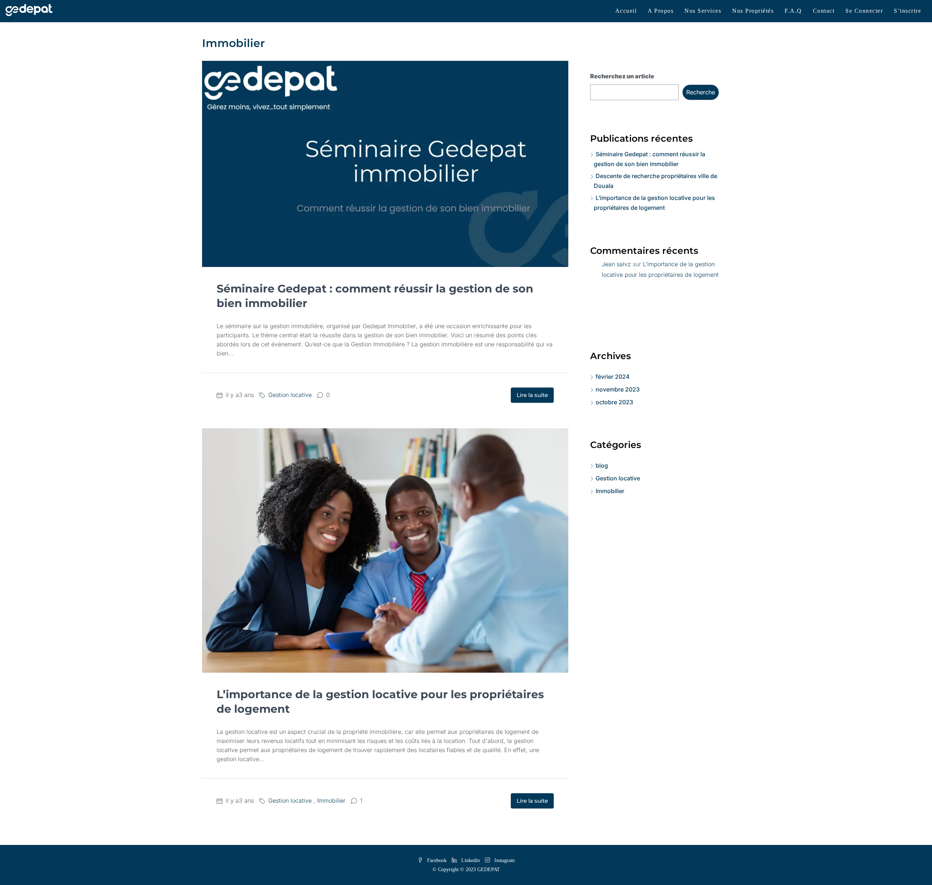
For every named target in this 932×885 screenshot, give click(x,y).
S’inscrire (907, 11)
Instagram (504, 860)
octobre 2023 (614, 402)
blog (602, 465)
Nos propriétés (753, 11)
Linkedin (470, 860)
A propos (661, 11)
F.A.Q (793, 11)
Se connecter (864, 11)
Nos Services (702, 11)
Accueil (626, 11)
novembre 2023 (618, 389)
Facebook (437, 860)
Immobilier (331, 800)
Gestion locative (290, 394)
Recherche (700, 92)
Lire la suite (532, 395)
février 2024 (613, 376)
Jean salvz (616, 264)
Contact (824, 11)
